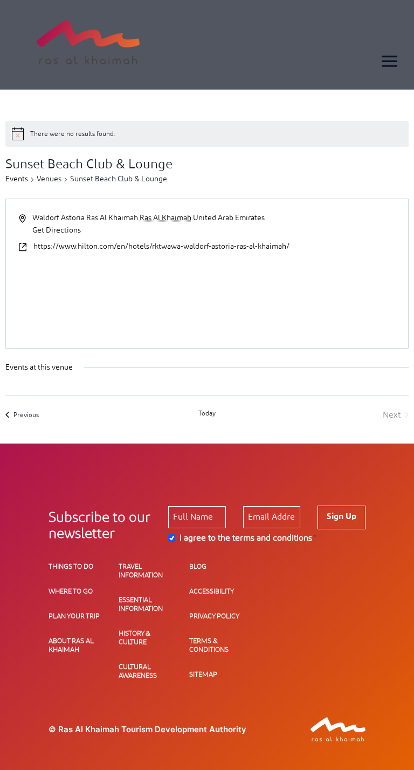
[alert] (207, 134)
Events (16, 179)
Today (207, 413)
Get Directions (56, 230)
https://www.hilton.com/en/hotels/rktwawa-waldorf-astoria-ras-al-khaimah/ (161, 246)
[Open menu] (389, 61)
